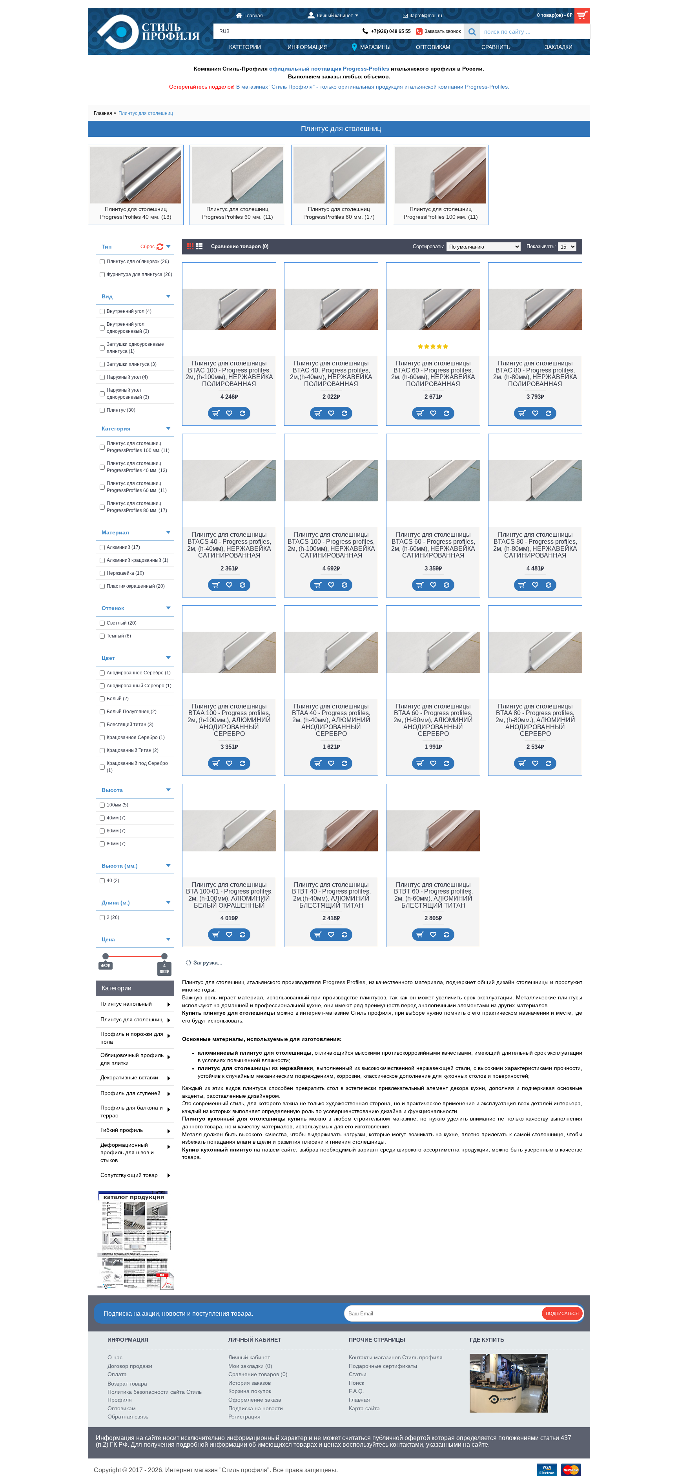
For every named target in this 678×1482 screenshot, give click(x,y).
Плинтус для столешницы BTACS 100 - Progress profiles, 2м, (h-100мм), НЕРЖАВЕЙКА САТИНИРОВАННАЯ (331, 545)
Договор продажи (130, 1366)
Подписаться (562, 1313)
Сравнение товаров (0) (239, 246)
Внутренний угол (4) (129, 311)
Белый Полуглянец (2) (132, 711)
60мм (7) (116, 831)
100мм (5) (117, 805)
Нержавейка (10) (125, 573)
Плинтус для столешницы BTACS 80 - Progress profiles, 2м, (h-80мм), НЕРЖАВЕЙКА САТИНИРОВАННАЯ (535, 545)
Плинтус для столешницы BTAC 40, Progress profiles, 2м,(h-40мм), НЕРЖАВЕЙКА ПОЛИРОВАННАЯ (331, 373)
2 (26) (113, 917)
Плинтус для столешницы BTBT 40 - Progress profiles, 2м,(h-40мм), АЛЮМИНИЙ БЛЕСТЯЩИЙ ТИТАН (331, 895)
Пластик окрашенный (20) (136, 586)
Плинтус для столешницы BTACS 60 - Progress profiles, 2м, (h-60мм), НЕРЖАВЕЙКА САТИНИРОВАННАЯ (433, 545)
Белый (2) (118, 698)
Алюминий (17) (123, 547)
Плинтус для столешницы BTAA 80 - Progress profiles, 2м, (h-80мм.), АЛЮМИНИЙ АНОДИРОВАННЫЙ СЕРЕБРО (535, 720)
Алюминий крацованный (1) (137, 560)
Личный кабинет (249, 1357)
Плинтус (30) (121, 410)
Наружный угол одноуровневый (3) (128, 393)
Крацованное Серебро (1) (136, 737)
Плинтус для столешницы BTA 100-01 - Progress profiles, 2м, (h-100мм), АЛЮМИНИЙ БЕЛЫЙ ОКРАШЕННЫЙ (229, 895)
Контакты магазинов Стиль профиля (396, 1357)
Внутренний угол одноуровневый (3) (128, 327)
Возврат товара (127, 1383)
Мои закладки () (250, 1366)
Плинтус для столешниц (145, 113)
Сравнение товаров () (258, 1374)
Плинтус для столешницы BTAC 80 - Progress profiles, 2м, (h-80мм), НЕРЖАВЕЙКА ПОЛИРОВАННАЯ (535, 373)
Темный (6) (119, 636)
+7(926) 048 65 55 (391, 31)
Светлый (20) (122, 623)
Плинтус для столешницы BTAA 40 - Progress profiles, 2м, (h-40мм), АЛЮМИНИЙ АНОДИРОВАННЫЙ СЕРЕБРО (331, 720)
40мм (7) (116, 818)
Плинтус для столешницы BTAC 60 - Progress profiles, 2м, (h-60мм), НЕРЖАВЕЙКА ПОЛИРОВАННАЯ (433, 373)
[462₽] (105, 956)
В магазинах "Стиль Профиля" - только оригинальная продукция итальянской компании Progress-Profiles (372, 87)
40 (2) (113, 880)
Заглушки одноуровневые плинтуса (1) (135, 347)
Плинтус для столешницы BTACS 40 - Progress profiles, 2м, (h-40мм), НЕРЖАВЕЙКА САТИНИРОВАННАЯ (229, 545)
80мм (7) (116, 843)
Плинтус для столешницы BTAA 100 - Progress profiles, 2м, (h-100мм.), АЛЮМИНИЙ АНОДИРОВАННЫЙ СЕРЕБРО (229, 720)
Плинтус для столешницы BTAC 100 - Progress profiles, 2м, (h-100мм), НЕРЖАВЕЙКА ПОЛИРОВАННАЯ (229, 373)
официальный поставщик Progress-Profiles (329, 68)
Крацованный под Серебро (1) (137, 767)
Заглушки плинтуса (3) (132, 364)
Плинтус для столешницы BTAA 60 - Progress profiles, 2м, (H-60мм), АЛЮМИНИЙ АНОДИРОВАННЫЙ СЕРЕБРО (433, 720)
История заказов (249, 1383)
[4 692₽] (164, 956)
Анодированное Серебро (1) (139, 673)
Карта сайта (364, 1408)
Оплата (117, 1374)
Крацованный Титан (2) (133, 750)
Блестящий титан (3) (130, 724)
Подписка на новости (255, 1408)
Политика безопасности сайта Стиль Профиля (155, 1396)
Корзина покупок (249, 1391)
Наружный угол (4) (127, 377)
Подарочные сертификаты (383, 1366)
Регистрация (244, 1416)
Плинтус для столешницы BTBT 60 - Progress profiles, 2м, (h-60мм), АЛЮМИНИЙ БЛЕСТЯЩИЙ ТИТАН (433, 895)
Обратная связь (128, 1416)
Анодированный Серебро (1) (139, 685)
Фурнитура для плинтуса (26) (139, 274)
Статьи (357, 1374)
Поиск (356, 1383)
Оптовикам (122, 1408)
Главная (103, 113)
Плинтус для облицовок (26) (138, 261)
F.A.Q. (356, 1391)
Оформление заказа (254, 1400)
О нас (115, 1357)
